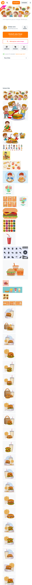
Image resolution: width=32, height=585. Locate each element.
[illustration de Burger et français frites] (9, 353)
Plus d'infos (7, 58)
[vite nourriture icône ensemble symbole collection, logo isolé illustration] (16, 252)
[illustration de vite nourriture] (9, 326)
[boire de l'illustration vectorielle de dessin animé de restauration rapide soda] (9, 239)
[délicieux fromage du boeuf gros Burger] (10, 213)
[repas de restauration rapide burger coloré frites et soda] (16, 269)
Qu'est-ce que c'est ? (20, 54)
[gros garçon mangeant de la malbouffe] (7, 126)
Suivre (25, 28)
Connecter (24, 2)
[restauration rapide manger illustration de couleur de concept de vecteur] (8, 189)
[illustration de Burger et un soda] (9, 313)
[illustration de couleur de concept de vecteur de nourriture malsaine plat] (22, 201)
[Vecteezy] (2, 2)
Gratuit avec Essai (15, 34)
